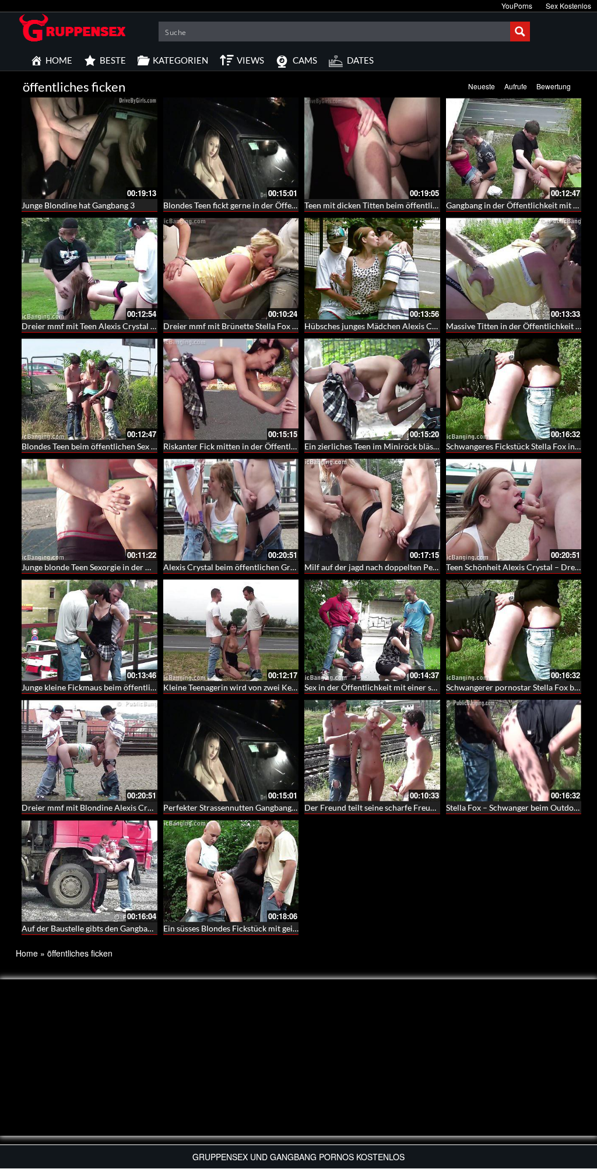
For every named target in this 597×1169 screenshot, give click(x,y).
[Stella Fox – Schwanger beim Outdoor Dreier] (514, 750)
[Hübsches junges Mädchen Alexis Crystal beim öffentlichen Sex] (372, 268)
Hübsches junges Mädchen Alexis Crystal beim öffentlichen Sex (418, 326)
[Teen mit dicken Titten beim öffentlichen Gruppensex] (372, 148)
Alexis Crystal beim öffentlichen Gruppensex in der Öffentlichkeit (281, 567)
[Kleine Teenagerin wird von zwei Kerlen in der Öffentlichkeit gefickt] (231, 630)
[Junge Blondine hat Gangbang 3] (89, 148)
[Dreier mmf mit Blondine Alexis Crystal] (89, 750)
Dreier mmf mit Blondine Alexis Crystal (93, 807)
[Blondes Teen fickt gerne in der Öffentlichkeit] (231, 148)
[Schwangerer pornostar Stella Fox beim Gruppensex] (514, 630)
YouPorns (516, 5)
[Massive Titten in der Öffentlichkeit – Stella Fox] (514, 268)
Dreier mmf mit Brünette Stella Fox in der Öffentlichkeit (264, 326)
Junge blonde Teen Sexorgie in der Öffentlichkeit (109, 567)
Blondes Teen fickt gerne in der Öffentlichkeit (244, 205)
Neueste (481, 86)
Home (27, 953)
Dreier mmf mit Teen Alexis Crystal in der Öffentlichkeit (123, 326)
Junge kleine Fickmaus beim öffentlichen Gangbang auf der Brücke (141, 687)
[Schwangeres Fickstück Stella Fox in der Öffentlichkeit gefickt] (514, 389)
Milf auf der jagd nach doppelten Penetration (385, 567)
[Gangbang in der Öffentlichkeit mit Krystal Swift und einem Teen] (514, 148)
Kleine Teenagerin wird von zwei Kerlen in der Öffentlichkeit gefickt (285, 687)
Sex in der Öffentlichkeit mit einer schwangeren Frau (399, 687)
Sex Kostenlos (568, 5)
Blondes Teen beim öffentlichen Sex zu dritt (99, 446)
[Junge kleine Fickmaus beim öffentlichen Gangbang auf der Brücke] (89, 630)
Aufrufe (515, 86)
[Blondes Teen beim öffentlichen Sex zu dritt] (89, 389)
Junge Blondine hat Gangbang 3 (78, 205)
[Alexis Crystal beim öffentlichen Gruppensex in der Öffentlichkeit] (231, 509)
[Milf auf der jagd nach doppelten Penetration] (372, 509)
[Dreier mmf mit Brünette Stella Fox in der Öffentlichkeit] (231, 268)
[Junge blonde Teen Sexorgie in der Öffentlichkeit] (89, 509)
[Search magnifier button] (520, 31)
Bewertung (553, 86)
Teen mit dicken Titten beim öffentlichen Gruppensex (400, 205)
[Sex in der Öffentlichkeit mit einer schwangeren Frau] (372, 630)
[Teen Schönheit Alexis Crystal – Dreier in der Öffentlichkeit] (514, 509)
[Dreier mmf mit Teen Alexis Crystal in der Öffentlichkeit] (89, 268)
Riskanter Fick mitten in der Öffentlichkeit (239, 446)
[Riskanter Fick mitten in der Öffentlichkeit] (231, 389)
